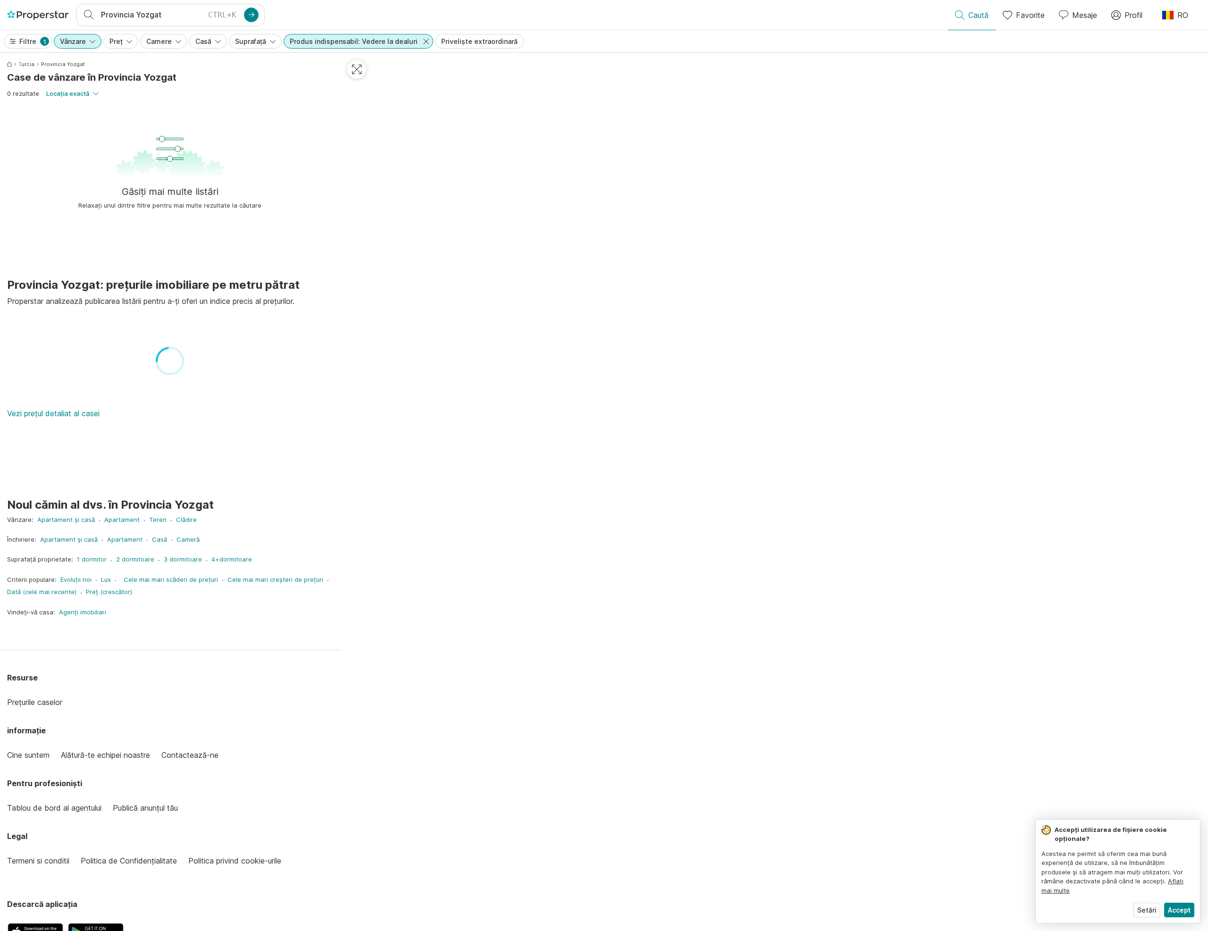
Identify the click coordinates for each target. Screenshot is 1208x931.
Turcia (26, 64)
